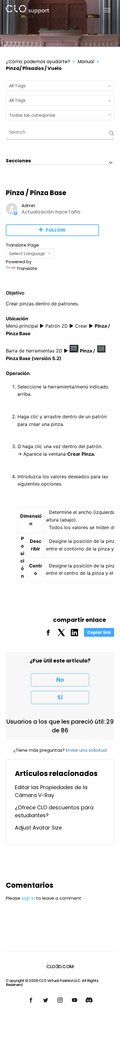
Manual (85, 61)
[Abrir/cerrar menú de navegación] (103, 10)
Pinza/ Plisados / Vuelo (34, 68)
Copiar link (99, 632)
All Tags (17, 85)
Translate (27, 268)
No (60, 680)
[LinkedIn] (74, 634)
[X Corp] (61, 634)
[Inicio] (27, 10)
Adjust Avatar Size (38, 827)
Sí (60, 697)
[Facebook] (48, 634)
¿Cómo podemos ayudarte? (38, 61)
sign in (28, 898)
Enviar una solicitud (86, 750)
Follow (56, 230)
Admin (28, 205)
